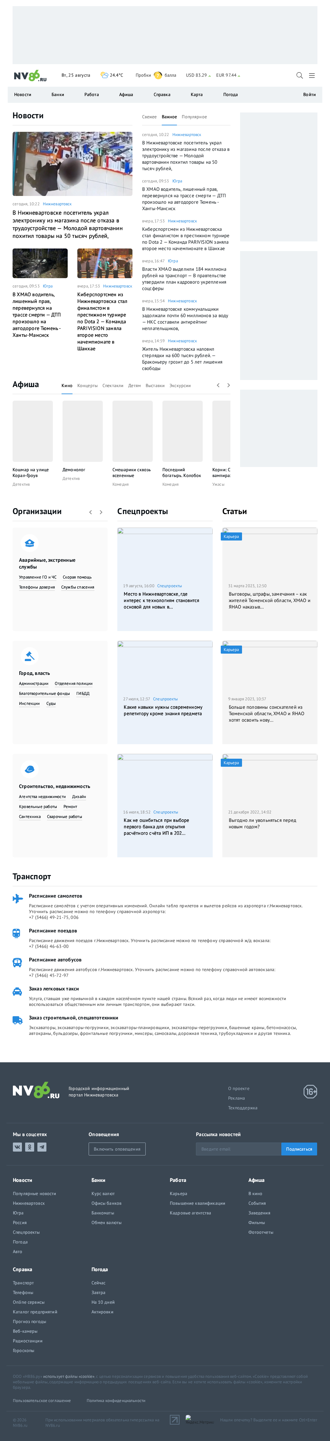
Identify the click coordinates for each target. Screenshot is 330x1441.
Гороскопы (23, 1350)
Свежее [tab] (149, 117)
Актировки (102, 1312)
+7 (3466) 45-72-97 (49, 975)
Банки (58, 94)
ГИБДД (83, 693)
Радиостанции (28, 1341)
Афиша (26, 384)
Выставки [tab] (155, 385)
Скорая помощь (77, 577)
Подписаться (299, 1149)
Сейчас (99, 1283)
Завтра (99, 1292)
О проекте (238, 1088)
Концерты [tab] (87, 385)
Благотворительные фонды (44, 693)
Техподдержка (242, 1108)
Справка (162, 94)
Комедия (120, 484)
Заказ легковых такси (54, 988)
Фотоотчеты (260, 1232)
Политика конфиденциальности (116, 1400)
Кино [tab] (67, 385)
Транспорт (32, 876)
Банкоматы (103, 1213)
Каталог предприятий (35, 1312)
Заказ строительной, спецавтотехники (74, 1017)
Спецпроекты (142, 511)
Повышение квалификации (197, 1203)
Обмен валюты (107, 1222)
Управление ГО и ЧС (37, 577)
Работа (91, 94)
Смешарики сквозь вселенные (131, 472)
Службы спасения (77, 587)
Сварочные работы (64, 816)
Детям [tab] (134, 385)
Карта (197, 94)
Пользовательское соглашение (42, 1400)
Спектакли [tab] (112, 385)
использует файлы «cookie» (68, 1376)
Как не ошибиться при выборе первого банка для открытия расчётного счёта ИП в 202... (156, 826)
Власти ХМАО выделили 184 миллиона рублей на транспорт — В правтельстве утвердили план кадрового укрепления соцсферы (184, 278)
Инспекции (29, 703)
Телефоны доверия (37, 587)
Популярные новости (34, 1193)
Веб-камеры (25, 1331)
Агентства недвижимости (42, 796)
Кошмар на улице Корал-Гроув (31, 472)
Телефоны (23, 1292)
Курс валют (103, 1193)
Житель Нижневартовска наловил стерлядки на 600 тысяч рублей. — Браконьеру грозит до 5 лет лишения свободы (182, 358)
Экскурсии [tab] (180, 385)
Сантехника (30, 816)
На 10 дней (103, 1302)
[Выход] (312, 75)
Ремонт (70, 806)
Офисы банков (107, 1203)
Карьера (178, 1193)
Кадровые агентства (190, 1213)
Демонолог (74, 469)
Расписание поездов (53, 930)
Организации (37, 511)
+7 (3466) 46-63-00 (49, 946)
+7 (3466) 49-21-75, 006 (54, 917)
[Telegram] (41, 1147)
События (257, 1203)
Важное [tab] (169, 117)
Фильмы (256, 1222)
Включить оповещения (117, 1149)
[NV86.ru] (30, 76)
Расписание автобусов (55, 959)
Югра (48, 286)
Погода (230, 94)
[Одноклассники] (29, 1147)
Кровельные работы (38, 806)
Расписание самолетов (55, 895)
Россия (20, 1222)
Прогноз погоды (29, 1321)
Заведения (259, 1213)
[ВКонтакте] (17, 1147)
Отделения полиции (73, 683)
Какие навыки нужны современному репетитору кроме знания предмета (163, 710)
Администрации (33, 683)
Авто (18, 1251)
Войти (309, 94)
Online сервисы (28, 1302)
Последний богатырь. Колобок (181, 472)
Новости (28, 115)
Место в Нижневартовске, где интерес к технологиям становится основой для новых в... (161, 600)
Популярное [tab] (194, 117)
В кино (255, 1193)
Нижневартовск (57, 204)
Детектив (21, 484)
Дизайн (79, 796)
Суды (51, 703)
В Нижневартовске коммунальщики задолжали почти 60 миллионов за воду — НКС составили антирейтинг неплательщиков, (185, 318)
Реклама (236, 1098)
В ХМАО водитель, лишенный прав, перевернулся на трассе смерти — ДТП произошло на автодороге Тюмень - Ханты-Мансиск (37, 314)
